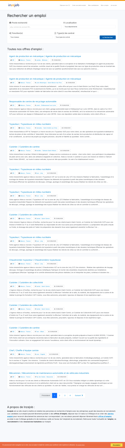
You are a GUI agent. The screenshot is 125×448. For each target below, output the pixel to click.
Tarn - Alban (40, 331)
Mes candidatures (93, 5)
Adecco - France (25, 60)
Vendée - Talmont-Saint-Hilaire (46, 150)
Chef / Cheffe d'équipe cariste (24, 350)
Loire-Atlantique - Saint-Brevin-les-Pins (49, 82)
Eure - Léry (39, 173)
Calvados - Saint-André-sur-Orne (46, 128)
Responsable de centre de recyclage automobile (32, 101)
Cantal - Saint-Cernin (43, 218)
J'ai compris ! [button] (116, 445)
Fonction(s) (17, 33)
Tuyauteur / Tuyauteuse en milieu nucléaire (30, 124)
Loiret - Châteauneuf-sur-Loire (46, 105)
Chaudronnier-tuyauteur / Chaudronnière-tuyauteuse (35, 260)
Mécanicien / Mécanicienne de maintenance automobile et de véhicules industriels (49, 373)
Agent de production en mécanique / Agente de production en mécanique (45, 56)
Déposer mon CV (65, 5)
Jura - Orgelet (40, 354)
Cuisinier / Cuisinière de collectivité (26, 214)
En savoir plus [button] (80, 445)
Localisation (71, 23)
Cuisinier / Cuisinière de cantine (24, 147)
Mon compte (104, 5)
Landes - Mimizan (41, 60)
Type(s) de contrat (65, 33)
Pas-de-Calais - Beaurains (44, 377)
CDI (13, 60)
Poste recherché (19, 23)
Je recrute (114, 5)
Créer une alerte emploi (79, 5)
